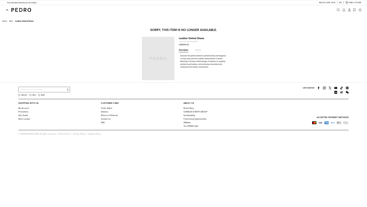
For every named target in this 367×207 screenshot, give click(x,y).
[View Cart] (359, 9)
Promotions (23, 112)
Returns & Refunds (109, 115)
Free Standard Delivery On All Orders (22, 3)
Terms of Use (64, 134)
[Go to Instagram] (324, 88)
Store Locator (24, 119)
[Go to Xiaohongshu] (335, 92)
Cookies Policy (94, 134)
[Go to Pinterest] (347, 88)
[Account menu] (349, 9)
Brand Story (189, 108)
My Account (23, 108)
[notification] (343, 10)
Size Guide (23, 115)
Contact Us (106, 119)
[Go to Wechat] (347, 92)
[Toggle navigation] (7, 10)
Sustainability (189, 115)
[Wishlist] (354, 9)
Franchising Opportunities (195, 119)
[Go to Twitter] (330, 88)
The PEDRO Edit (191, 126)
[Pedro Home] (21, 10)
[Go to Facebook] (318, 88)
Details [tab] (198, 50)
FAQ (103, 122)
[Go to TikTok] (341, 88)
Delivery (104, 112)
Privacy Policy (79, 134)
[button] (325, 3)
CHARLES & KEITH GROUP (195, 112)
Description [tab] (183, 50)
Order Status (106, 108)
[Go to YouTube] (335, 88)
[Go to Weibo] (341, 92)
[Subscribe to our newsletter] (67, 90)
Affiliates (187, 122)
